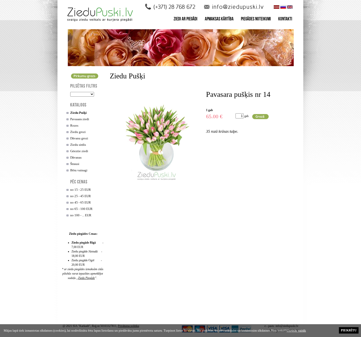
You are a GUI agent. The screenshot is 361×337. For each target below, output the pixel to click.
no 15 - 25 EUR (80, 189)
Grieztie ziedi (79, 151)
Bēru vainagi (78, 170)
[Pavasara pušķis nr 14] (156, 182)
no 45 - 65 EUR (80, 202)
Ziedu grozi (78, 132)
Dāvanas (76, 157)
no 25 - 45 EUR (80, 196)
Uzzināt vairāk (296, 330)
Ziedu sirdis (78, 145)
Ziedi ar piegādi (185, 19)
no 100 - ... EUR (80, 215)
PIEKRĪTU (349, 330)
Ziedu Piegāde (86, 278)
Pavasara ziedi (79, 119)
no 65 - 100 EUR (81, 209)
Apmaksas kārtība (219, 19)
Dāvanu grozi (79, 138)
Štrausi (74, 164)
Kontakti (285, 19)
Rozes (74, 125)
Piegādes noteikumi (256, 19)
